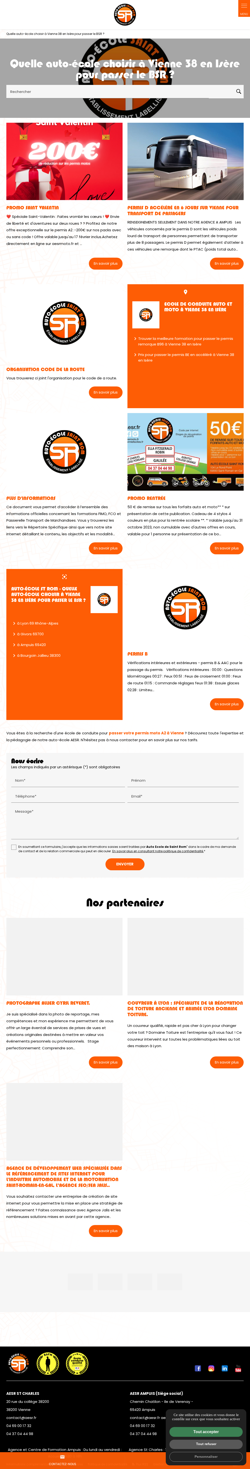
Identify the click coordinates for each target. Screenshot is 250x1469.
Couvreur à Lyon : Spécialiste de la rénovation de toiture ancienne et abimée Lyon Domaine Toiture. (185, 1008)
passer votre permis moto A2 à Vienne (146, 733)
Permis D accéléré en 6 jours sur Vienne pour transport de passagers (183, 210)
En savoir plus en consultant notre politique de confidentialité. (158, 851)
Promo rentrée (146, 498)
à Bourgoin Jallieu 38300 (36, 656)
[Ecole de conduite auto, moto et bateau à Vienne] (125, 15)
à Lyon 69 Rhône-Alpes (34, 623)
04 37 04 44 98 (19, 1433)
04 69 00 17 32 (18, 1425)
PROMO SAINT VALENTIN (32, 208)
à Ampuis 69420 (28, 645)
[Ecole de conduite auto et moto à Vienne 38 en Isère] (145, 314)
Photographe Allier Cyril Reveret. (48, 1003)
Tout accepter (206, 1432)
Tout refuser (206, 1444)
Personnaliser (206, 1457)
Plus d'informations (30, 498)
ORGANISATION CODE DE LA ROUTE (45, 369)
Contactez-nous (62, 1460)
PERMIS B (137, 654)
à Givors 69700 (27, 634)
